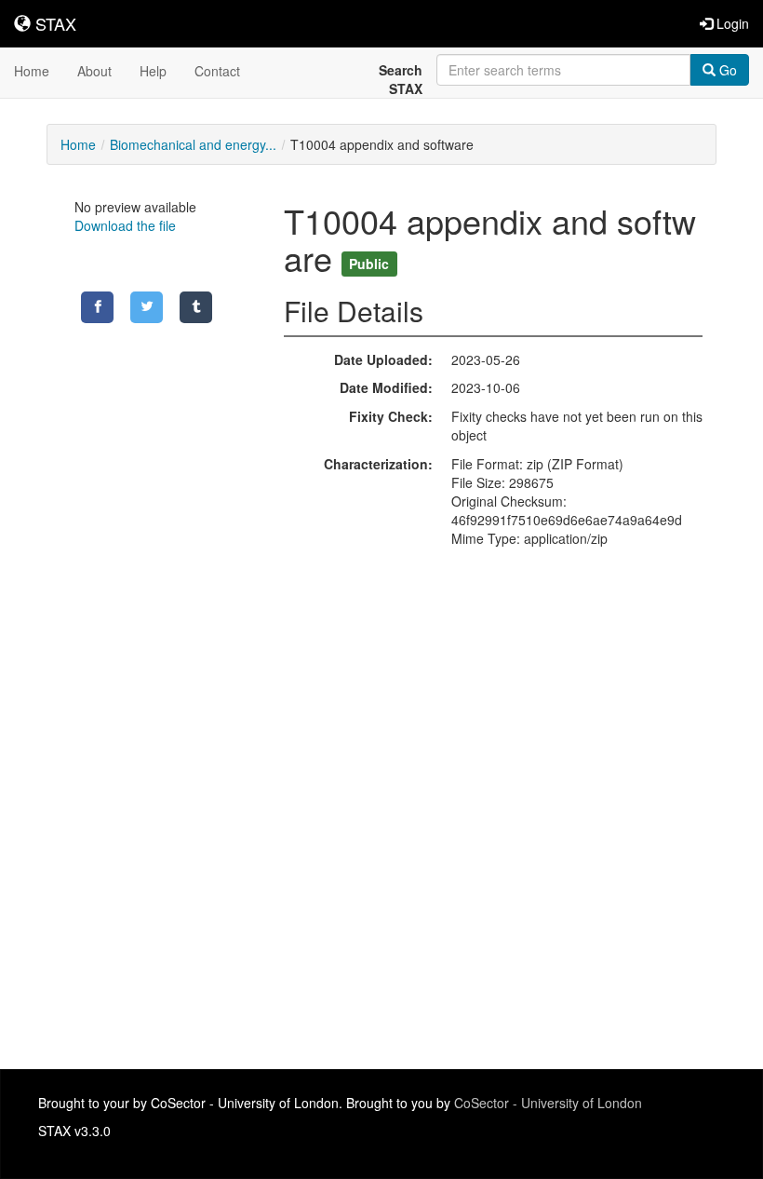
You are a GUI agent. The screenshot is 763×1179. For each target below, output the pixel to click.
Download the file (125, 225)
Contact (217, 70)
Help (153, 70)
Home (31, 70)
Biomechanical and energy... (193, 144)
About (94, 70)
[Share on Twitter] (146, 307)
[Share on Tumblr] (196, 307)
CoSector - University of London (548, 1102)
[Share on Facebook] (97, 307)
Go (726, 70)
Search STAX (400, 79)
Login (731, 23)
